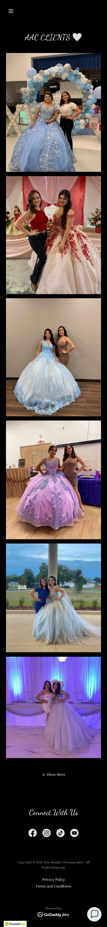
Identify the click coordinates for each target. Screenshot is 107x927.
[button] (13, 11)
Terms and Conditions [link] (53, 886)
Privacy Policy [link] (53, 879)
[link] (33, 834)
